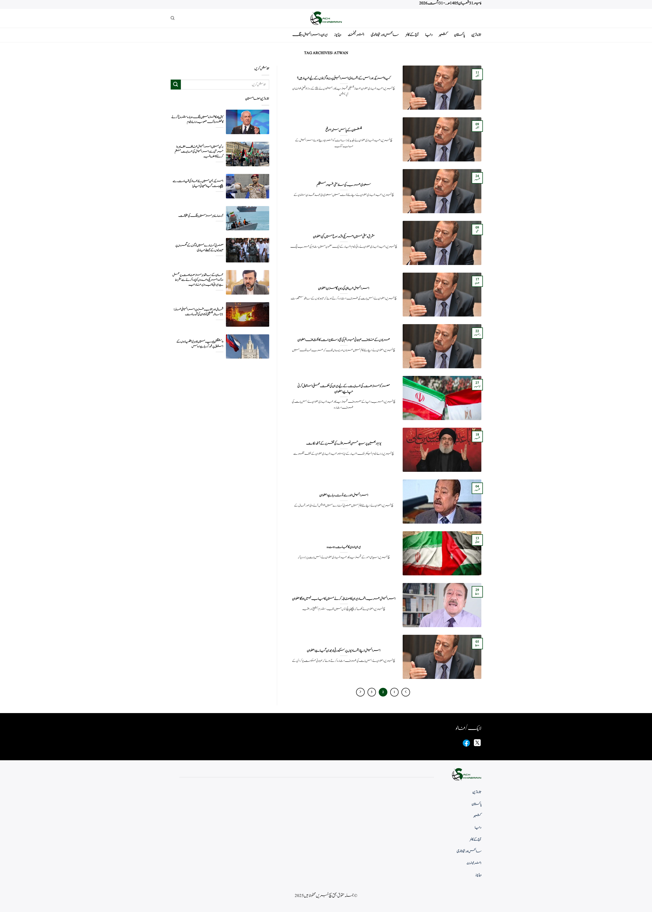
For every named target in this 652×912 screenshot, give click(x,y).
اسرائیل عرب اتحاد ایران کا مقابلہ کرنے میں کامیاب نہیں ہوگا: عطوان (344, 599)
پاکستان (459, 35)
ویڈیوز (337, 35)
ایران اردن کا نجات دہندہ (344, 547)
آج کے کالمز (412, 35)
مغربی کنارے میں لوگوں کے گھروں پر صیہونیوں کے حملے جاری (199, 248)
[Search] (172, 18)
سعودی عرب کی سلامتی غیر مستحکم (344, 185)
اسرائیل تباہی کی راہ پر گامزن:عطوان (343, 288)
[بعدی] (360, 692)
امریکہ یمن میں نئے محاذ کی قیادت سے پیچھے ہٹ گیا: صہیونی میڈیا (198, 183)
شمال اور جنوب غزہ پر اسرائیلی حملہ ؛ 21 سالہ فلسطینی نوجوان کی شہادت (198, 312)
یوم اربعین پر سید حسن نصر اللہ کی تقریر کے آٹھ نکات (343, 443)
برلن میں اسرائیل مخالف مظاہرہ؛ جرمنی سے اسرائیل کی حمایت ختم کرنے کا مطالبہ (199, 151)
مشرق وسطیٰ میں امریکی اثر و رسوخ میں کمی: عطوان (343, 236)
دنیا (428, 35)
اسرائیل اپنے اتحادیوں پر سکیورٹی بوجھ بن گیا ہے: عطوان (344, 650)
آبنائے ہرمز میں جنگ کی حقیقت (200, 215)
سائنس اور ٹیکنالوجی (385, 35)
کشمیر (443, 35)
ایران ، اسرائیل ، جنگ (310, 35)
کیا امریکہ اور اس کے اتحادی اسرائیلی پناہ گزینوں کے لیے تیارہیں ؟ (343, 78)
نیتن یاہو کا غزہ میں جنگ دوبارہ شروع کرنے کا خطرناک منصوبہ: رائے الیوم (197, 119)
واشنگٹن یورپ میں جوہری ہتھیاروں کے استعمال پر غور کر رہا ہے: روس (199, 344)
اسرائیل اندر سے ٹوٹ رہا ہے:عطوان (343, 495)
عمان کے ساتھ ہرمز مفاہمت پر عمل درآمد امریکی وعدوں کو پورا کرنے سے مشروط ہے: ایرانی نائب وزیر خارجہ (197, 280)
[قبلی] (405, 692)
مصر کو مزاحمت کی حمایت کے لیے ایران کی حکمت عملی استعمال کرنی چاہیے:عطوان (343, 388)
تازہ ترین (476, 35)
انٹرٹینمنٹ (356, 35)
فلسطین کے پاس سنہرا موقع (343, 130)
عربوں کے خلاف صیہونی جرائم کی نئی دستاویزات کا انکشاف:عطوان (343, 340)
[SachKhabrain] (326, 18)
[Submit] (176, 85)
